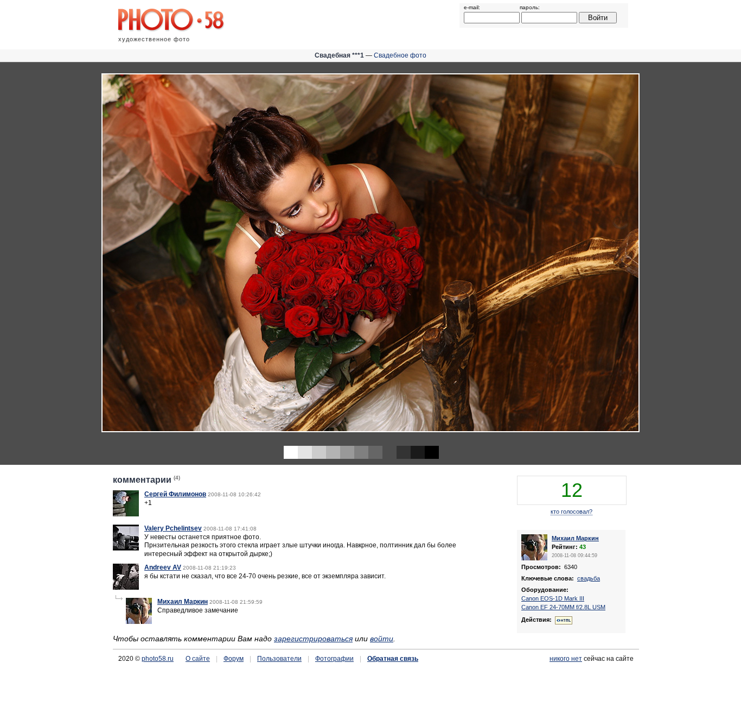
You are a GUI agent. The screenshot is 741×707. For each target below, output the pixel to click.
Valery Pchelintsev (173, 528)
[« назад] (185, 254)
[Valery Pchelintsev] (126, 548)
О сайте (198, 658)
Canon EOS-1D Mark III (552, 598)
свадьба (588, 578)
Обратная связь (392, 658)
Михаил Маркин (182, 601)
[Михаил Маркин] (139, 622)
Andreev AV (162, 567)
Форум (233, 658)
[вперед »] (555, 254)
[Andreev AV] (126, 587)
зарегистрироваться (313, 638)
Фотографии (334, 658)
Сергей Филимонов (175, 494)
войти (381, 638)
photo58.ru (158, 658)
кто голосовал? (571, 511)
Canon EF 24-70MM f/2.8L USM (563, 607)
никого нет (566, 658)
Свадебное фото (400, 55)
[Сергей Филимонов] (126, 514)
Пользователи (279, 658)
